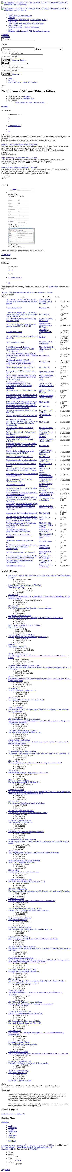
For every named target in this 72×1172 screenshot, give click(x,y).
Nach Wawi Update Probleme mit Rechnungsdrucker (28, 1063)
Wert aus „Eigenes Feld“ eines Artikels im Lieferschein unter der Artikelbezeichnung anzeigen (21, 301)
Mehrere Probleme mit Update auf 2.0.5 (20, 367)
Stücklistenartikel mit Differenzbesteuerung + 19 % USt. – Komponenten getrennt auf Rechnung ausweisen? (19, 385)
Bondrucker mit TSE (15, 342)
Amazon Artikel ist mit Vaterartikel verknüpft (26, 832)
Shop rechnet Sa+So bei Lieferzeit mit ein (24, 732)
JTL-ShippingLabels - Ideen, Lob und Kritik (46, 349)
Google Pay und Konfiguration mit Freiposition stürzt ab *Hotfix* (20, 452)
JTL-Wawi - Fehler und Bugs (45, 411)
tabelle (43, 102)
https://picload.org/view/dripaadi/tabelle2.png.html (19, 167)
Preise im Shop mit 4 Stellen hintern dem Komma (27, 813)
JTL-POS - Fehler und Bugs (45, 465)
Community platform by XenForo (23, 1145)
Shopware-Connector (46, 372)
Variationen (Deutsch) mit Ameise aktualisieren (26, 803)
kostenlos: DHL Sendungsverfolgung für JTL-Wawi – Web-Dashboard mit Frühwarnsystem (22, 547)
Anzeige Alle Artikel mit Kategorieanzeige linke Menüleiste (18, 530)
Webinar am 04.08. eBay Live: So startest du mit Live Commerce (31, 901)
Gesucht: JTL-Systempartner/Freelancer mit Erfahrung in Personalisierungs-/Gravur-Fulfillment (21, 499)
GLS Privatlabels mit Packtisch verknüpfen (25, 1013)
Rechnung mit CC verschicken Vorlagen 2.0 (21, 513)
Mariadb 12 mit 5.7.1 (15, 566)
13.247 (10, 270)
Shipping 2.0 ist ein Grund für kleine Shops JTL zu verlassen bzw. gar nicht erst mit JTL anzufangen (21, 377)
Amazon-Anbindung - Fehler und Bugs (46, 396)
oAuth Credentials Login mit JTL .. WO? (24, 1023)
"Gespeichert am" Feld (14, 308)
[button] (2, 6)
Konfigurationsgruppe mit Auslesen (20, 552)
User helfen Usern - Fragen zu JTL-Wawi (46, 385)
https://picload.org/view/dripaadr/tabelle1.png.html (19, 158)
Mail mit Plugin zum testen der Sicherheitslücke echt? (19, 480)
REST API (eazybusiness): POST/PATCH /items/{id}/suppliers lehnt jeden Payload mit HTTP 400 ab (22, 355)
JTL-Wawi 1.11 (44, 362)
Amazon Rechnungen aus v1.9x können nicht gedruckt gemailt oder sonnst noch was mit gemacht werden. (21, 396)
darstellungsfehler (21, 102)
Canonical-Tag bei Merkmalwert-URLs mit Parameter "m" (30, 929)
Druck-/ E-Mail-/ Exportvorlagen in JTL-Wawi (45, 301)
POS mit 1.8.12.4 (14, 332)
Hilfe (10, 1114)
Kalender (15, 1114)
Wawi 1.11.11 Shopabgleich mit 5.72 (19, 457)
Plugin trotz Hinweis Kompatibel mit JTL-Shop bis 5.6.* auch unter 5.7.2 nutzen (21, 469)
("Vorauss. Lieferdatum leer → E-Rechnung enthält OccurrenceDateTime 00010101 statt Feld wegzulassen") (21, 314)
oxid (39, 102)
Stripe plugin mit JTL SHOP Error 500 (21, 416)
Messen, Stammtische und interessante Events (45, 475)
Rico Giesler (5, 255)
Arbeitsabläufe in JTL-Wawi (45, 552)
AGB (10, 1133)
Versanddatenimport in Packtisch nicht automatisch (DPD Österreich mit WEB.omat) (21, 525)
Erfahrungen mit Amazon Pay (18, 437)
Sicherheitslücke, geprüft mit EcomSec (21, 460)
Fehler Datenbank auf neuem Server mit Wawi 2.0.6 (28, 772)
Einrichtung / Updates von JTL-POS (45, 331)
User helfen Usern (45, 541)
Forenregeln (12, 1128)
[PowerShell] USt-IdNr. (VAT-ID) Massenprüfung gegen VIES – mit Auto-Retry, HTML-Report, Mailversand (20, 362)
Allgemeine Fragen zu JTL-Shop (45, 320)
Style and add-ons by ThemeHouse (13, 1147)
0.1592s (18, 1160)
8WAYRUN (33, 1149)
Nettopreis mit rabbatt (15, 485)
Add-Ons (51, 1145)
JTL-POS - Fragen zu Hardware (45, 342)
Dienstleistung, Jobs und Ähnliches (46, 499)
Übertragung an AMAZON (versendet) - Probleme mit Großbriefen (21, 494)
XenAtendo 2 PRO (8, 1149)
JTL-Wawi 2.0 (44, 308)
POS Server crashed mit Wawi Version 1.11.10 (26, 881)
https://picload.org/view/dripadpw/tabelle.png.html (19, 144)
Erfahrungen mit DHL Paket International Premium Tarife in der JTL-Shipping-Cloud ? (20, 349)
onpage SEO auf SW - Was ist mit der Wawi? (26, 700)
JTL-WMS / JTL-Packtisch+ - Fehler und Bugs (46, 525)
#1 (9, 131)
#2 (9, 283)
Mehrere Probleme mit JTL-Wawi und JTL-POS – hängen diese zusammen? (21, 407)
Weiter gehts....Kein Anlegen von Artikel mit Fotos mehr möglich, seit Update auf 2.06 (22, 402)
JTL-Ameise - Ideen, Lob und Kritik (46, 428)
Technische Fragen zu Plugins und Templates (45, 452)
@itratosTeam (53, 287)
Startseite (4, 1114)
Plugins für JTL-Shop (16, 790)
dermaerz (26, 96)
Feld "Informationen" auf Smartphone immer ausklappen (29, 608)
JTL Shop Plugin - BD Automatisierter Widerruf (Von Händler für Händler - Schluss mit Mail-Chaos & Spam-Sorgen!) (21, 518)
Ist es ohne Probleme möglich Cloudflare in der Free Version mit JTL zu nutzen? (22, 557)
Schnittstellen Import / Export (44, 547)
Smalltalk (42, 337)
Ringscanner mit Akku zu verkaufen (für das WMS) (28, 637)
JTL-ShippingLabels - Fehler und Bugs (46, 494)
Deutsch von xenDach (39, 1147)
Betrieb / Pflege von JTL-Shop (19, 740)
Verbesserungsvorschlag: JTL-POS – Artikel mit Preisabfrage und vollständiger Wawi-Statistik (21, 445)
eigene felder (32, 102)
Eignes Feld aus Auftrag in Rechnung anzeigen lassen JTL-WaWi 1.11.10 (21, 325)
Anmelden (5, 1122)
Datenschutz (12, 1131)
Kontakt (22, 1114)
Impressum (12, 1135)
